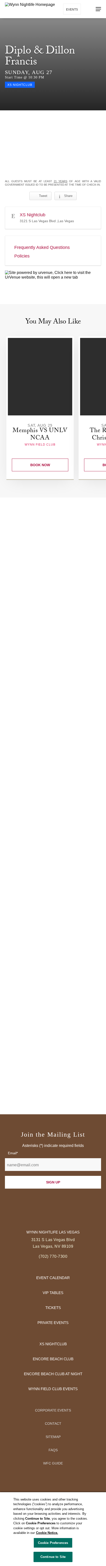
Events (72, 9)
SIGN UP (53, 1182)
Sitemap (53, 1437)
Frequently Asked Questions (42, 247)
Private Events (53, 1323)
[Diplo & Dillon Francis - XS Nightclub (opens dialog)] (53, 145)
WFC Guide (53, 1463)
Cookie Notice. (47, 1533)
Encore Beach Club (53, 1359)
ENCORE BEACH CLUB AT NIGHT (53, 1374)
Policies (22, 256)
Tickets (53, 1308)
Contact (53, 1423)
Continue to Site (53, 1557)
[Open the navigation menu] (98, 9)
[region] (53, 1529)
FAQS (53, 1450)
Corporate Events (53, 1410)
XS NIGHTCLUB (53, 1344)
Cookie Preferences (53, 1543)
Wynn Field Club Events (53, 1389)
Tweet (43, 196)
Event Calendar (53, 1278)
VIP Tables (53, 1293)
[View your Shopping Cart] (88, 9)
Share (68, 196)
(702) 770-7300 (53, 1256)
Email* (13, 1153)
